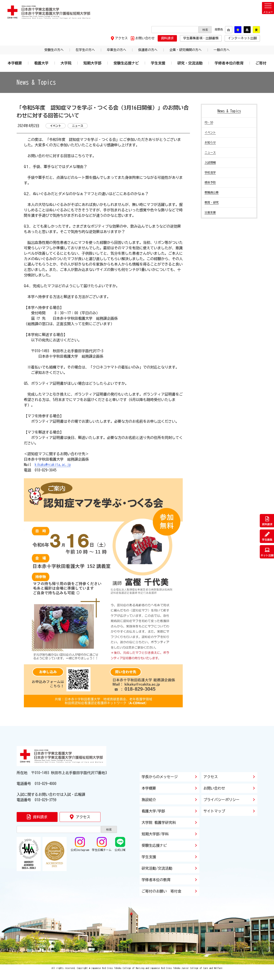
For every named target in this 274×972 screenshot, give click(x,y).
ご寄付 (261, 63)
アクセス (121, 38)
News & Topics (229, 111)
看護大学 (41, 63)
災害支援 (210, 212)
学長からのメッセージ (160, 777)
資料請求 (167, 38)
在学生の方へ (85, 49)
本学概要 (15, 63)
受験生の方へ (54, 49)
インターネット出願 (242, 38)
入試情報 (210, 162)
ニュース (210, 152)
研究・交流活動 (190, 63)
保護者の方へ (147, 49)
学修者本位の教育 (229, 63)
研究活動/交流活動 (157, 868)
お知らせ (210, 142)
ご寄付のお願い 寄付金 (161, 891)
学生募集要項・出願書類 (200, 38)
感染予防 (210, 182)
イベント (210, 132)
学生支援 (158, 63)
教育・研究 (212, 202)
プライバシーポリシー (221, 799)
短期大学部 (92, 63)
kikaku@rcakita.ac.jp (53, 464)
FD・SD (209, 122)
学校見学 (210, 172)
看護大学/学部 (153, 811)
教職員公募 (212, 192)
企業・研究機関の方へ (185, 49)
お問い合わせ (145, 38)
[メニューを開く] (268, 8)
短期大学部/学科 (155, 834)
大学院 (66, 63)
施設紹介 (149, 799)
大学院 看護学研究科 (159, 822)
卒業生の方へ (116, 49)
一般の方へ (222, 49)
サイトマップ (214, 811)
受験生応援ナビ (126, 63)
